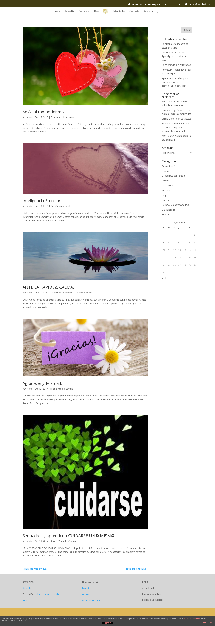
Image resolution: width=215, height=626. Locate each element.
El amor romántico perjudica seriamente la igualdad (176, 127)
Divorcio (166, 170)
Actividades (119, 11)
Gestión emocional (60, 205)
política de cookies (192, 619)
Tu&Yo (165, 214)
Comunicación (169, 166)
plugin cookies (207, 622)
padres (165, 199)
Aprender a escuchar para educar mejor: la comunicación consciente (175, 82)
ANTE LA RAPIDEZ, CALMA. (48, 287)
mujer (165, 195)
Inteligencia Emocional (44, 200)
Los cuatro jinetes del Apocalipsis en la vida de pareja (174, 56)
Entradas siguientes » (137, 568)
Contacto (134, 11)
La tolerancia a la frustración (176, 64)
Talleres (38, 594)
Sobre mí (148, 11)
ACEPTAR (107, 623)
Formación (84, 11)
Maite (29, 117)
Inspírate (166, 190)
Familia (165, 180)
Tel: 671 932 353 (134, 4)
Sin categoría (168, 209)
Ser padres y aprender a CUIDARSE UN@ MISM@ (68, 535)
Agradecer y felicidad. (42, 383)
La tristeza (186, 118)
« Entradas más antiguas (35, 568)
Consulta (69, 11)
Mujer (47, 594)
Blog (96, 11)
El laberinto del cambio (62, 117)
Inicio (57, 11)
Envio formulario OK (200, 4)
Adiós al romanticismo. (44, 112)
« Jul (164, 278)
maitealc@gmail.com (155, 4)
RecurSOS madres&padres (64, 541)
